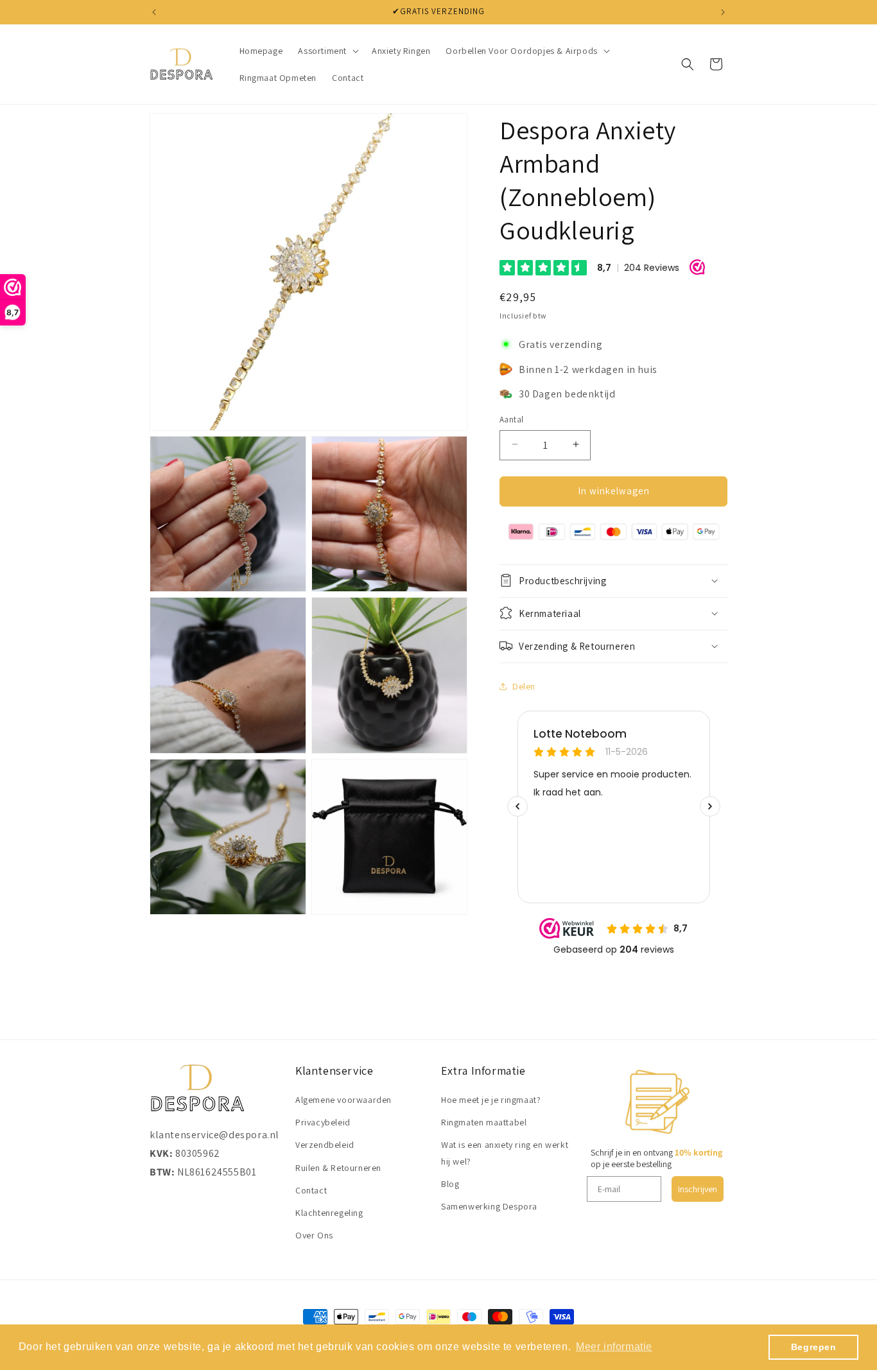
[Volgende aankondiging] (723, 12)
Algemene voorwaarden (343, 1100)
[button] (327, 50)
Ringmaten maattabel (483, 1122)
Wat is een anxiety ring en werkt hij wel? (504, 1153)
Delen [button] (523, 685)
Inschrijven (697, 1189)
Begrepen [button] (814, 1347)
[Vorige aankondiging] (154, 12)
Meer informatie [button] (614, 1346)
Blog (450, 1184)
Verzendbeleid (324, 1145)
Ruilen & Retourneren (338, 1168)
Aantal (511, 418)
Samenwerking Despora (489, 1206)
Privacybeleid (323, 1122)
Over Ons (314, 1235)
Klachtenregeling (329, 1212)
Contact (311, 1190)
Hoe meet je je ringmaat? (491, 1100)
